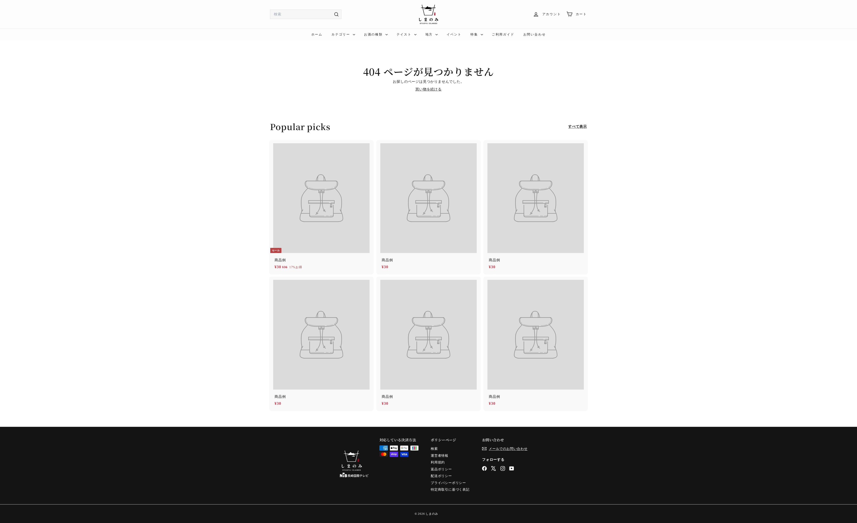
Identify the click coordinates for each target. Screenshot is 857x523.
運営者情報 (439, 455)
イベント (454, 34)
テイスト (405, 34)
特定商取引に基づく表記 (450, 489)
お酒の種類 (374, 34)
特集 (474, 34)
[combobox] (305, 14)
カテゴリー (341, 34)
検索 (434, 448)
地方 (429, 34)
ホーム (316, 34)
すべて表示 (577, 126)
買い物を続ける (428, 89)
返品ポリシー (441, 469)
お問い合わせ (534, 34)
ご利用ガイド (503, 34)
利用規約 (438, 462)
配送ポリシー (441, 476)
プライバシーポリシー (448, 483)
